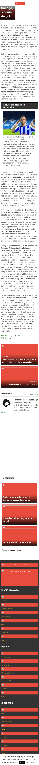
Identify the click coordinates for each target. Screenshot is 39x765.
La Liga (3, 601)
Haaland (3, 753)
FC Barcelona (5, 657)
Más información (31, 762)
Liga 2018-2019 (22, 335)
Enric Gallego (8, 335)
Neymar (3, 737)
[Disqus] (18, 445)
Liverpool (4, 689)
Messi (3, 714)
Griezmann (4, 745)
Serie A (3, 624)
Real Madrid (5, 665)
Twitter (4, 412)
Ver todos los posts (31, 394)
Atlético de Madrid (7, 673)
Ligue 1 (3, 640)
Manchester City (6, 681)
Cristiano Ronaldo (6, 721)
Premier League (6, 616)
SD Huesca (6, 338)
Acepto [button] (22, 762)
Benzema (4, 729)
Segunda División (6, 609)
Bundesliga (4, 632)
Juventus (3, 697)
